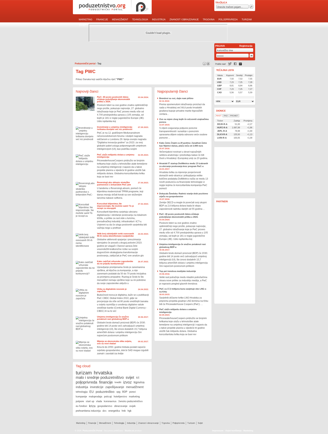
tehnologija (82, 391)
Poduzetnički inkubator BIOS (234, 252)
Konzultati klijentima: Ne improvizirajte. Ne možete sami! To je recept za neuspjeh (115, 205)
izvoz (127, 382)
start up (90, 401)
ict (137, 377)
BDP (124, 391)
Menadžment (120, 19)
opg (118, 391)
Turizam (247, 19)
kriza (92, 406)
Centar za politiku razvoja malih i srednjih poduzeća (234, 265)
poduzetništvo (105, 391)
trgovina (139, 382)
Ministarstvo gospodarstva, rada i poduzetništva (234, 239)
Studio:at (129, 430)
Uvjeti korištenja (233, 430)
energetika (114, 410)
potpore (80, 401)
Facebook (235, 63)
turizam (84, 373)
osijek (132, 406)
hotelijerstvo (120, 396)
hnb (124, 410)
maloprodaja (95, 396)
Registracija (245, 46)
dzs (104, 410)
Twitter (230, 63)
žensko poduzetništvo (130, 401)
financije (106, 382)
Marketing (85, 19)
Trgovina (208, 19)
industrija (82, 387)
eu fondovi (81, 406)
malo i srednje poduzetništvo (100, 377)
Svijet (82, 25)
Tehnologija (140, 19)
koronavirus (110, 401)
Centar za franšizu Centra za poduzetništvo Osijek (234, 279)
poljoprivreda (86, 382)
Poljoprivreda (228, 19)
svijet (130, 377)
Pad (226, 116)
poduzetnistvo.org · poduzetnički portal (112, 7)
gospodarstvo (104, 406)
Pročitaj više (85, 104)
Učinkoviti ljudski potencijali (235, 170)
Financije (102, 19)
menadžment (135, 387)
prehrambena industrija (88, 410)
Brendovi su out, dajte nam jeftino (176, 98)
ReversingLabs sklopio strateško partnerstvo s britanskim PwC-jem (114, 183)
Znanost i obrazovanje (184, 19)
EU (91, 391)
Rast (218, 116)
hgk (130, 410)
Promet (234, 116)
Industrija (159, 19)
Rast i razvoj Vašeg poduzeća (234, 292)
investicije (96, 387)
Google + (240, 63)
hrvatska (103, 373)
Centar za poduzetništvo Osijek (234, 212)
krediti (118, 382)
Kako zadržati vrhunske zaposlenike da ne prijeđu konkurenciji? (115, 262)
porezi (132, 391)
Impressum (217, 430)
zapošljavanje (114, 387)
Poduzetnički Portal (92, 430)
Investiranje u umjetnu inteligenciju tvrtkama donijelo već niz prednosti (114, 128)
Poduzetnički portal (85, 63)
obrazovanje (120, 406)
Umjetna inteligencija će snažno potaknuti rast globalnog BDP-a (113, 318)
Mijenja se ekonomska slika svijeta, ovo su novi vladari (114, 342)
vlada (99, 401)
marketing (134, 396)
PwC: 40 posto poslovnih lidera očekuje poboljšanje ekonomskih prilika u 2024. (113, 99)
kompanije (81, 396)
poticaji (108, 396)
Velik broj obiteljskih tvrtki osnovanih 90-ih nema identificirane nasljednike (115, 234)
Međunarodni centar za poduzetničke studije (234, 226)
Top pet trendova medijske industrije (177, 271)
